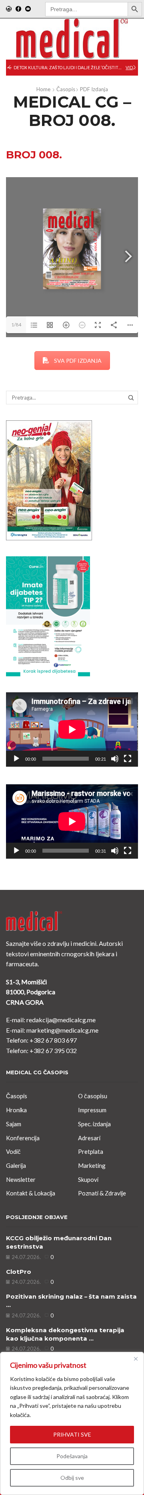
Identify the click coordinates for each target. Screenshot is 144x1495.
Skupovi (88, 1179)
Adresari (89, 1137)
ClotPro (18, 1271)
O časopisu (92, 1095)
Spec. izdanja (94, 1123)
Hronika (16, 1109)
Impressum (92, 1109)
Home (43, 89)
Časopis (65, 89)
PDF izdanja (94, 89)
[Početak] (16, 759)
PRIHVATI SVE (72, 1434)
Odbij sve (72, 1477)
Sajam (13, 1123)
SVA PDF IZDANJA (78, 360)
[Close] (135, 1358)
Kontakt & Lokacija (30, 1193)
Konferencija (23, 1137)
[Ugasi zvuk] (115, 759)
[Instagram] (9, 9)
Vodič (13, 1151)
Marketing (92, 1165)
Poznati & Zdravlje (102, 1193)
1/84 (16, 325)
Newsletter (21, 1179)
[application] (72, 729)
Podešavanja (72, 1456)
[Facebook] (18, 9)
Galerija (16, 1165)
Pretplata (90, 1151)
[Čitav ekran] (128, 759)
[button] (9, 68)
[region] (72, 1423)
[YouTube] (28, 9)
